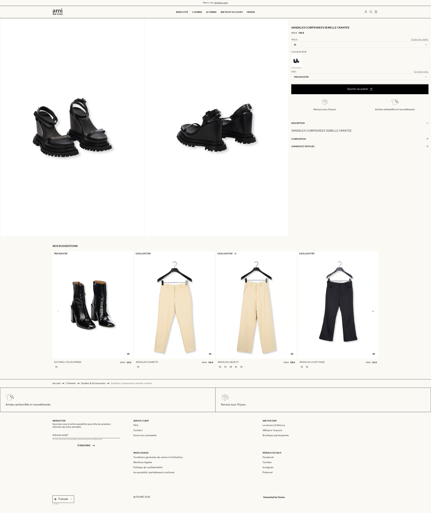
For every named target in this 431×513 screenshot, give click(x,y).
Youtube (267, 462)
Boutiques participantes (276, 435)
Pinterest (268, 472)
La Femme (211, 12)
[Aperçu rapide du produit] (128, 354)
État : (294, 72)
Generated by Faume (274, 497)
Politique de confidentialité (148, 467)
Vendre (251, 12)
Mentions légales (142, 462)
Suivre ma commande (145, 435)
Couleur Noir (299, 52)
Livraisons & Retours (274, 425)
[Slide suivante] (373, 311)
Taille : (294, 39)
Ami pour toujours (232, 12)
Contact (137, 430)
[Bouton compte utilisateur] (365, 12)
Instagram (268, 467)
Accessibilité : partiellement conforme (154, 472)
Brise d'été (182, 12)
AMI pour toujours (272, 430)
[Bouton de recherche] (370, 12)
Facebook (268, 457)
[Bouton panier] (375, 12)
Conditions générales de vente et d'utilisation (158, 457)
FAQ (135, 425)
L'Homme (197, 12)
